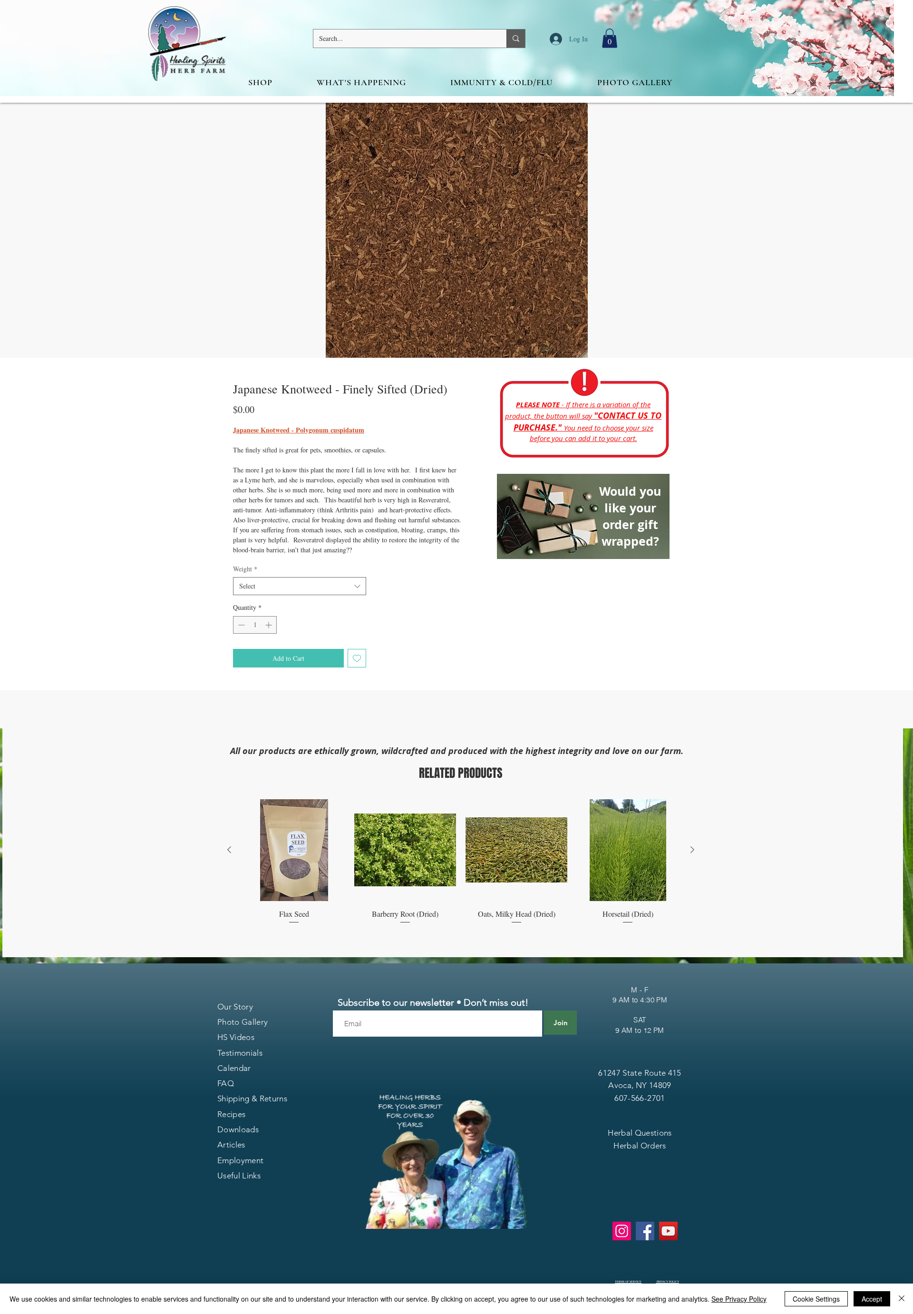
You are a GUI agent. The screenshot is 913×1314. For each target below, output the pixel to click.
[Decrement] (240, 625)
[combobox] (299, 586)
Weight (245, 568)
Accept (872, 1299)
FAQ (225, 1083)
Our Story (235, 1006)
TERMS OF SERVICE (628, 1282)
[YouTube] (668, 1231)
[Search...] (515, 38)
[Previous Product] (229, 849)
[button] (610, 38)
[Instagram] (621, 1231)
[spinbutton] (254, 625)
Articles (231, 1144)
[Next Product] (692, 849)
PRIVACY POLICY (668, 1282)
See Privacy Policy (739, 1299)
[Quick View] (294, 850)
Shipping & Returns (252, 1098)
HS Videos (235, 1037)
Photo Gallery (242, 1022)
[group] (460, 862)
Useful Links (239, 1175)
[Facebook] (645, 1231)
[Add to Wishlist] (357, 658)
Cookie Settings (816, 1299)
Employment (240, 1160)
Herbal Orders (639, 1145)
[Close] (901, 1298)
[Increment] (269, 625)
